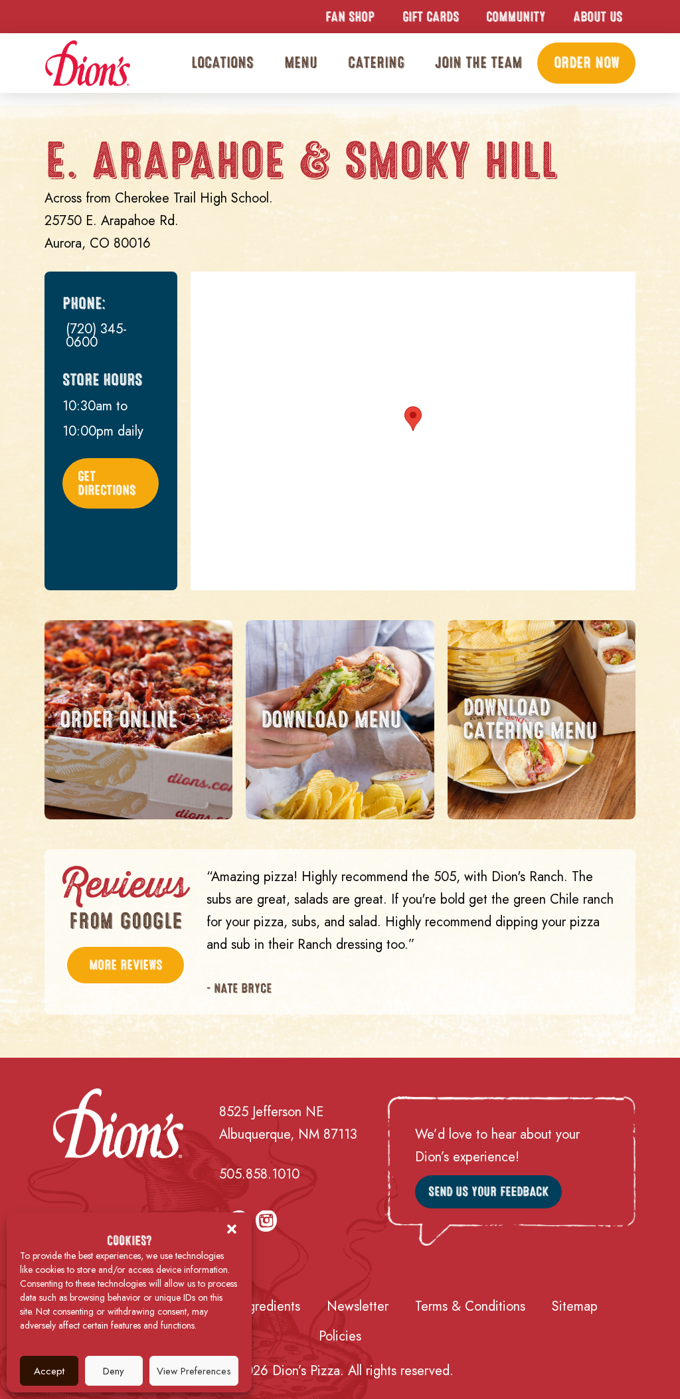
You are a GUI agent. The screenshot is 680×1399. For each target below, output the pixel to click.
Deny (113, 1371)
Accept (49, 1371)
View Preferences (194, 1371)
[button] (231, 1229)
